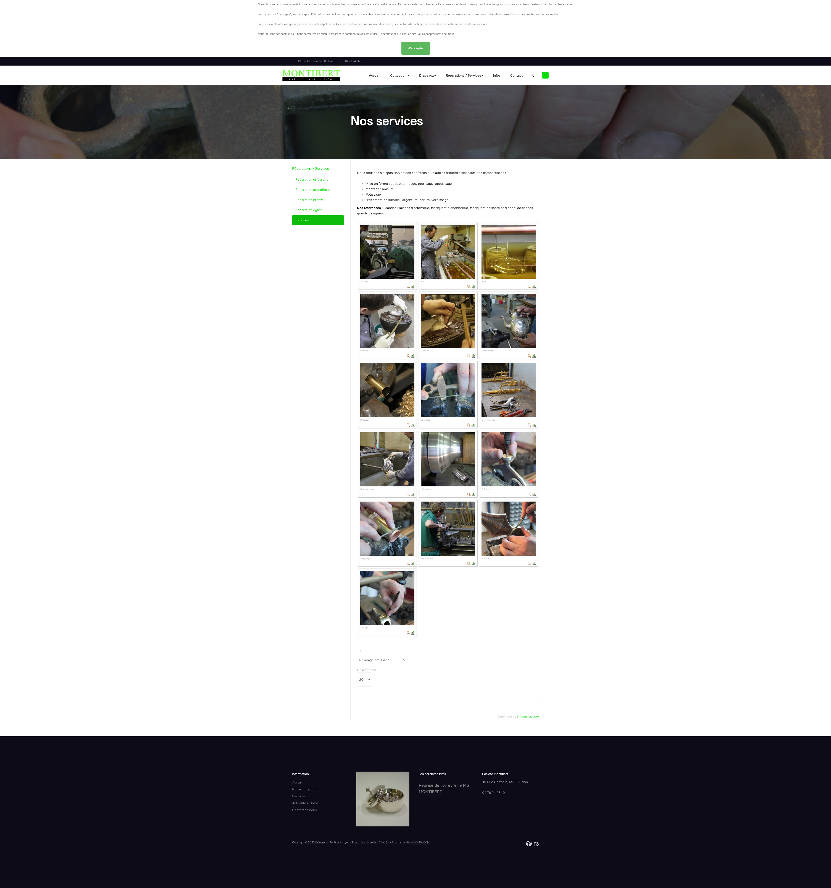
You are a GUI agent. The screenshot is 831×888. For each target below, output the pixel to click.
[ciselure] (387, 321)
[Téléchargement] (412, 286)
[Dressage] (387, 390)
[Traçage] (387, 598)
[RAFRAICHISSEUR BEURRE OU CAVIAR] (382, 798)
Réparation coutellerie (312, 189)
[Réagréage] (387, 529)
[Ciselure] (448, 321)
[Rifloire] (509, 529)
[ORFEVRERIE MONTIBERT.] (311, 75)
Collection (398, 75)
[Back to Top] (818, 875)
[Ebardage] (448, 390)
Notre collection (304, 789)
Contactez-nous (304, 810)
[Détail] (408, 286)
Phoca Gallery (528, 716)
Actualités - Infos (305, 803)
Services (302, 220)
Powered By (532, 843)
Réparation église (309, 210)
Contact (516, 75)
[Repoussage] (448, 529)
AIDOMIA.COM (420, 842)
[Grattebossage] (387, 459)
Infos (497, 75)
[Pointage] (509, 459)
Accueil (374, 75)
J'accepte (415, 48)
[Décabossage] (509, 321)
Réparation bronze (309, 200)
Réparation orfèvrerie (312, 179)
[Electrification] (509, 390)
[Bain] (448, 252)
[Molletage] (448, 459)
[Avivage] (387, 252)
